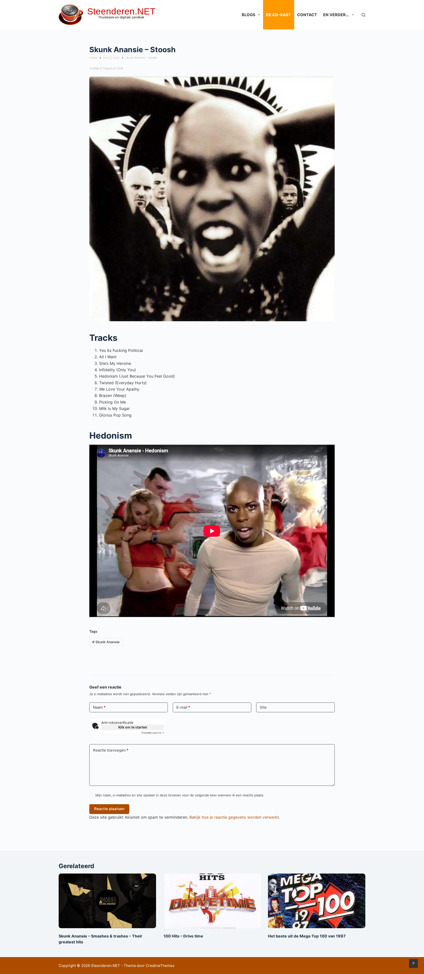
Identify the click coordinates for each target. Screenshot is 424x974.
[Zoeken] (363, 15)
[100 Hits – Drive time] (212, 901)
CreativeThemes (160, 965)
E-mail (183, 707)
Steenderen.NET (121, 11)
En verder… (336, 14)
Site (263, 707)
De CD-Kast (278, 14)
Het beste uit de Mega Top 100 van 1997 (307, 936)
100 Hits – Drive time (183, 936)
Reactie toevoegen (110, 750)
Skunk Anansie (105, 642)
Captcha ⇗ (153, 732)
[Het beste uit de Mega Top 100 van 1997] (316, 901)
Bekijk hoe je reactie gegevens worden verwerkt (234, 817)
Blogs (248, 14)
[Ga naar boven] (413, 963)
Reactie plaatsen (109, 808)
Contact (307, 14)
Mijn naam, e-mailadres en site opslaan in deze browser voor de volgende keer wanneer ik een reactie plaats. (179, 795)
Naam (99, 707)
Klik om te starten (132, 727)
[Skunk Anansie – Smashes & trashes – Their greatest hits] (107, 901)
